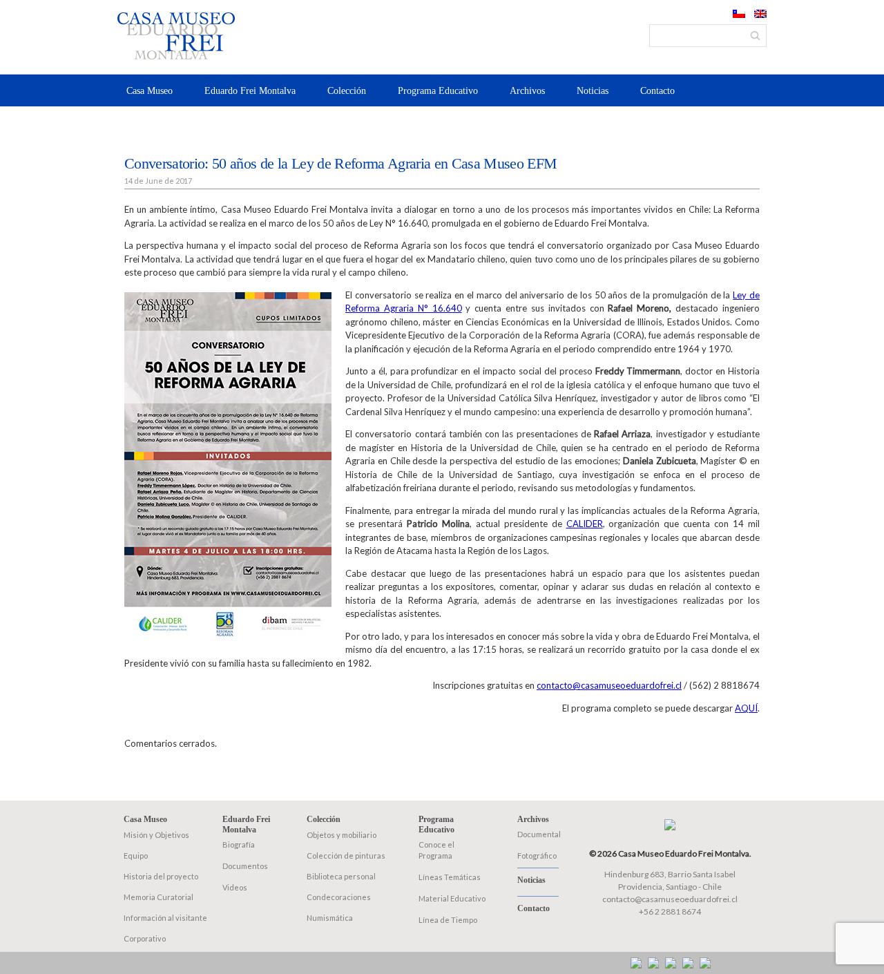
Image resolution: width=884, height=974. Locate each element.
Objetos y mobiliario (341, 834)
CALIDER (584, 523)
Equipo (136, 855)
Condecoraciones (339, 896)
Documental (539, 834)
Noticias (592, 91)
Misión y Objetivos (156, 834)
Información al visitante (165, 917)
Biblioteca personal (341, 876)
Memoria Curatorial (158, 896)
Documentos (245, 865)
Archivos (527, 91)
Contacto (657, 91)
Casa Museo (149, 91)
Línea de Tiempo (448, 919)
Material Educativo (452, 898)
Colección (346, 91)
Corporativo (145, 938)
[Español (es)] (739, 14)
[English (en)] (760, 14)
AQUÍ (746, 708)
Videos (234, 887)
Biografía (238, 844)
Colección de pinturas (346, 855)
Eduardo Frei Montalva (250, 91)
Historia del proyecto (161, 876)
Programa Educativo (438, 91)
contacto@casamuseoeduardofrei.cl (609, 685)
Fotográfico (537, 855)
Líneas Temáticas (450, 876)
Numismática (330, 917)
